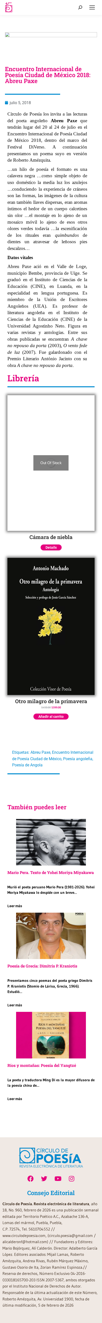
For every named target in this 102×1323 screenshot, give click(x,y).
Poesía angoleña (77, 758)
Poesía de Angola (27, 765)
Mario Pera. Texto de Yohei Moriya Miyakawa (50, 872)
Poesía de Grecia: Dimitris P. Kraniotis (42, 965)
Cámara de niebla (51, 537)
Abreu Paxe (40, 752)
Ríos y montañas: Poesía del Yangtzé (41, 1065)
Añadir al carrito (51, 717)
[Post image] (51, 842)
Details (51, 547)
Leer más (14, 906)
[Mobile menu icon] (92, 7)
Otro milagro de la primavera (51, 701)
